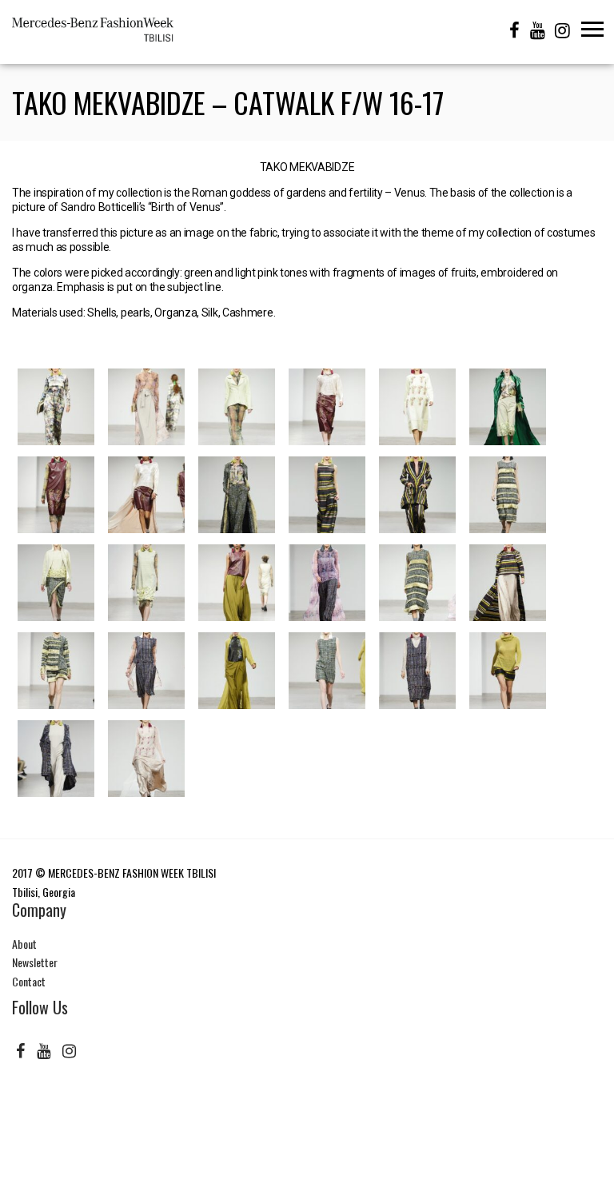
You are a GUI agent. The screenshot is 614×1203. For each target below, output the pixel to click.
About (24, 943)
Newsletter (35, 962)
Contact (29, 981)
